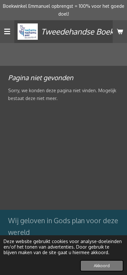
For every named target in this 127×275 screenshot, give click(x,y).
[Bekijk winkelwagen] (120, 31)
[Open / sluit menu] (7, 31)
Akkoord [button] (102, 265)
